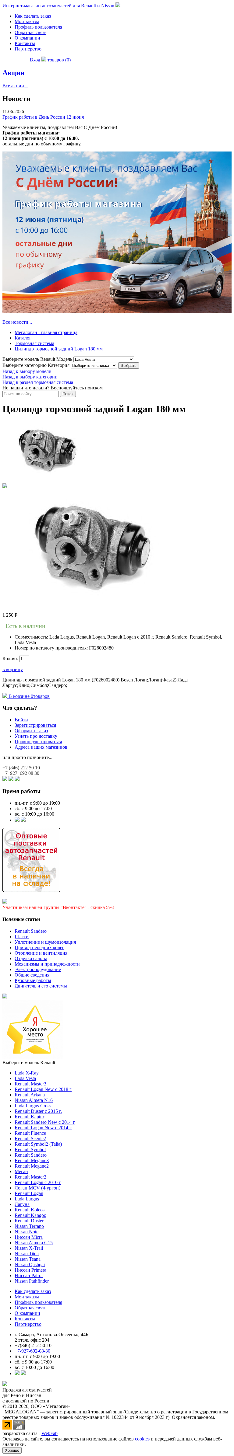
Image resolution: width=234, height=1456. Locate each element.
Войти (21, 719)
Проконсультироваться (38, 741)
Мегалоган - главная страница (46, 332)
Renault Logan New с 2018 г (43, 1089)
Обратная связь (30, 32)
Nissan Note (26, 1231)
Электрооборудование (38, 969)
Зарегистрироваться (35, 725)
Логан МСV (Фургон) (37, 1187)
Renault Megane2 (32, 1166)
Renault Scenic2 (30, 1138)
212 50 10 (21, 767)
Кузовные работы (33, 980)
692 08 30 (20, 773)
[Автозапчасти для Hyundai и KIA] (4, 996)
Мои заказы (27, 21)
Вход (35, 59)
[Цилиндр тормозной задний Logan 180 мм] (48, 480)
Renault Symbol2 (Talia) (38, 1144)
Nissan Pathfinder (32, 1281)
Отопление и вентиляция (41, 953)
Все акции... (15, 85)
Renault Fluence (30, 1133)
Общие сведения (32, 974)
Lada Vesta (25, 1078)
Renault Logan (29, 1193)
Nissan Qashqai (30, 1264)
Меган (21, 1171)
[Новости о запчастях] (17, 820)
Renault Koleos (29, 1209)
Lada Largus (27, 1198)
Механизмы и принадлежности (47, 964)
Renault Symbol (30, 1149)
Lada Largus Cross (33, 1105)
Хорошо (12, 1450)
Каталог (23, 337)
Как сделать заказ (33, 16)
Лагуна (22, 1204)
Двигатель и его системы (41, 985)
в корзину (12, 669)
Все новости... (17, 322)
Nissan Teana (28, 1259)
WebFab (49, 1433)
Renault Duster (29, 1220)
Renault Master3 (30, 1083)
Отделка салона (31, 958)
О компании (27, 37)
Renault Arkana (30, 1094)
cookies (142, 1438)
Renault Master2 (30, 1176)
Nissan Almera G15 (34, 1242)
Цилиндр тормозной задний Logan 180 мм (59, 348)
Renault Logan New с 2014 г (43, 1127)
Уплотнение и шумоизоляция (45, 942)
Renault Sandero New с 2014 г (45, 1122)
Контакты (25, 43)
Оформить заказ (31, 730)
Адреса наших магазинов (41, 747)
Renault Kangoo (30, 1215)
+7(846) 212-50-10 (33, 1345)
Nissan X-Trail (29, 1248)
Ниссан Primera (30, 1270)
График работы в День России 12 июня (43, 117)
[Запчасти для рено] (23, 820)
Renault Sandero (31, 931)
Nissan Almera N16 (34, 1100)
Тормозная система (34, 343)
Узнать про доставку (36, 736)
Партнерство (28, 48)
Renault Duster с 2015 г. (38, 1111)
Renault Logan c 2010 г (38, 1182)
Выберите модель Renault (28, 1062)
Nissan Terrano (29, 1226)
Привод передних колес (39, 947)
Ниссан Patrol (29, 1275)
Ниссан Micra (29, 1237)
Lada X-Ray (27, 1072)
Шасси (22, 936)
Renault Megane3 (32, 1160)
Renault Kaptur (29, 1116)
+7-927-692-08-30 (32, 1350)
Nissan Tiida (27, 1253)
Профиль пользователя (38, 27)
